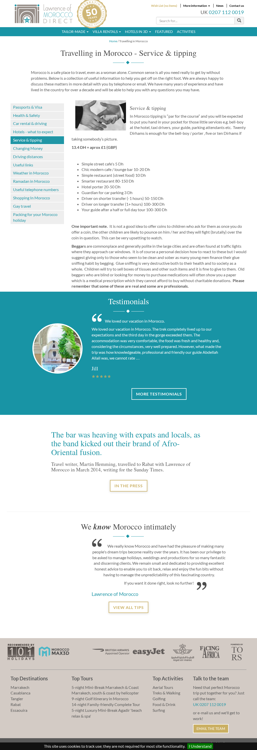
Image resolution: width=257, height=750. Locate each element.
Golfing (159, 698)
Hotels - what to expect (33, 131)
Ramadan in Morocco (31, 181)
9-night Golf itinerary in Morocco (100, 698)
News (219, 6)
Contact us (236, 6)
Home (113, 41)
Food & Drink (164, 704)
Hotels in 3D (137, 31)
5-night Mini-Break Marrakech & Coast (105, 687)
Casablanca (20, 692)
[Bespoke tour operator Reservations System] (236, 651)
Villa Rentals (105, 31)
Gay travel (22, 206)
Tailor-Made (74, 31)
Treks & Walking (166, 692)
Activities (186, 31)
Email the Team (211, 728)
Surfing (159, 710)
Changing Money (28, 148)
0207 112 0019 (226, 12)
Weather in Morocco (31, 172)
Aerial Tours (163, 687)
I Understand (200, 746)
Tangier (17, 698)
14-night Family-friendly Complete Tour (106, 704)
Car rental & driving (30, 123)
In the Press (128, 485)
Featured (164, 31)
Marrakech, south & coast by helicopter (105, 692)
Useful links (23, 164)
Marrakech (20, 687)
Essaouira (19, 710)
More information (195, 6)
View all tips (128, 607)
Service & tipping (27, 140)
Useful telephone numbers (36, 189)
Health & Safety (26, 115)
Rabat (16, 704)
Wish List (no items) (164, 6)
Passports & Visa (27, 107)
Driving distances (28, 156)
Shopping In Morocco (31, 197)
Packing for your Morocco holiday (35, 217)
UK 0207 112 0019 (209, 704)
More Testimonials (159, 393)
